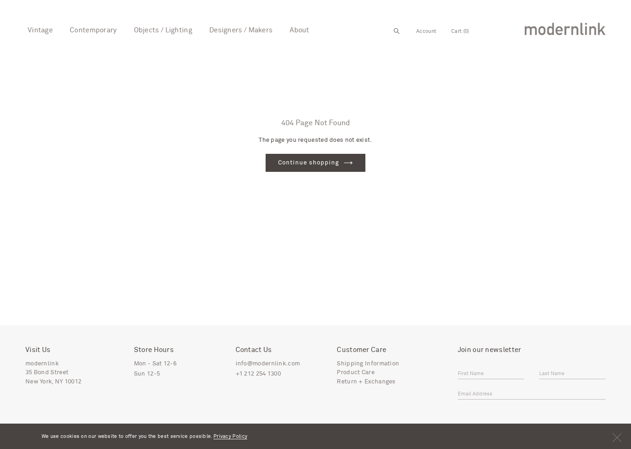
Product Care (356, 373)
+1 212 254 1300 (258, 374)
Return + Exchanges (366, 382)
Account (426, 31)
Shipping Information (368, 364)
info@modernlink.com (268, 364)
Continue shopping (309, 163)
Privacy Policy (230, 436)
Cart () (460, 31)
